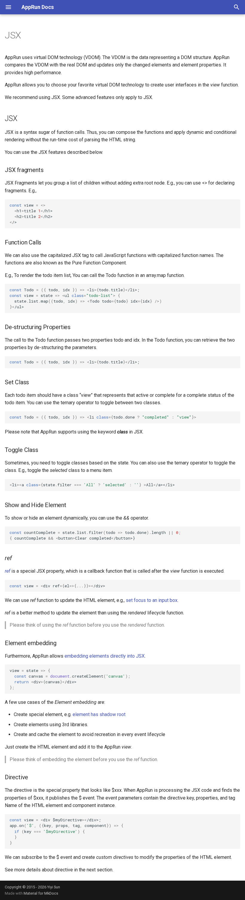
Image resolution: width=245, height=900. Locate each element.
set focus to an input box (151, 600)
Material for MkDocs (41, 893)
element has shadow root (99, 714)
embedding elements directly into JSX (105, 656)
